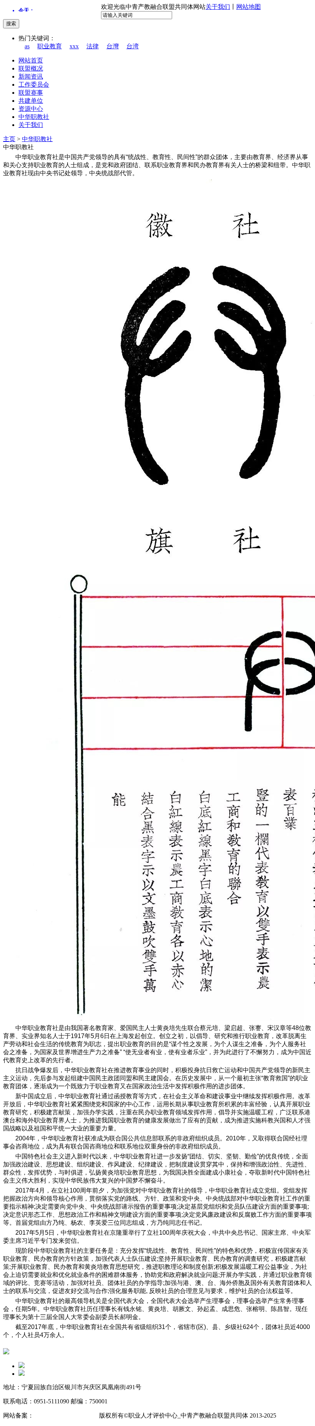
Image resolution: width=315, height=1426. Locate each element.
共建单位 (30, 100)
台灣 (112, 46)
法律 (92, 46)
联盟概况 (30, 68)
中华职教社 (33, 116)
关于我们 (218, 6)
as (27, 46)
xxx (74, 46)
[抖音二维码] (21, 1373)
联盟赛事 (30, 92)
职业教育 (49, 46)
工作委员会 (33, 84)
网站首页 (30, 60)
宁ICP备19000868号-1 (62, 1415)
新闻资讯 (30, 76)
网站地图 (248, 6)
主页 (9, 139)
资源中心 (30, 108)
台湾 (132, 46)
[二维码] (21, 1366)
